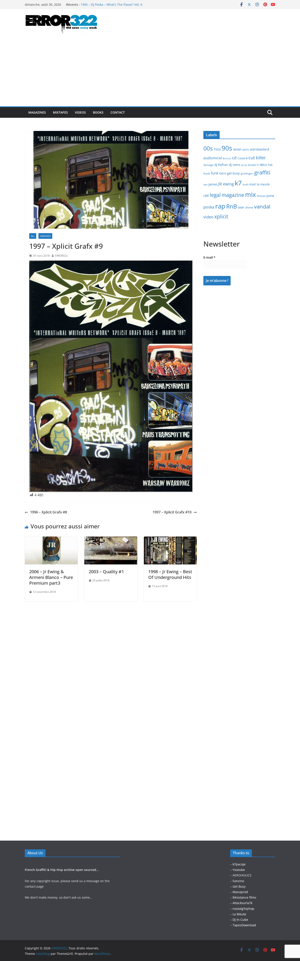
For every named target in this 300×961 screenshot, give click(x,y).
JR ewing (226, 184)
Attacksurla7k (242, 903)
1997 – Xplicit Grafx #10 (172, 512)
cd (234, 157)
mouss (261, 196)
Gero (222, 173)
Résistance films (244, 897)
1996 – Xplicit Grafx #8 (48, 512)
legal (215, 194)
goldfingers (247, 173)
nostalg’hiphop (243, 909)
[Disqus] (111, 656)
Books (98, 112)
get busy (233, 173)
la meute (263, 184)
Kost (252, 184)
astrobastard (259, 149)
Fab (270, 165)
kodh (246, 184)
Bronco (227, 158)
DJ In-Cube (240, 919)
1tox (217, 149)
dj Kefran (221, 164)
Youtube (239, 870)
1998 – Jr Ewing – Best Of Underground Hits (170, 574)
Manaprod (240, 892)
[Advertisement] (150, 73)
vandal (262, 206)
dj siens (234, 164)
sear (241, 207)
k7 (238, 183)
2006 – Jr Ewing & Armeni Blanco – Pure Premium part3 (51, 577)
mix (250, 194)
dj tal (244, 165)
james (212, 184)
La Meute (239, 914)
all (32, 236)
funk (214, 173)
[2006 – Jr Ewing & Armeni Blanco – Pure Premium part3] (51, 539)
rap (220, 206)
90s (227, 148)
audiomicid (212, 158)
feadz (206, 173)
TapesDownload (244, 925)
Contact (117, 112)
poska (208, 207)
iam (205, 184)
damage (208, 165)
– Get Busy (238, 886)
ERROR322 (61, 255)
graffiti (262, 172)
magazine (233, 194)
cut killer (257, 158)
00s (208, 148)
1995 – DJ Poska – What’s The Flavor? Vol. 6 (111, 4)
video (208, 216)
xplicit (221, 216)
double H (253, 165)
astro (245, 149)
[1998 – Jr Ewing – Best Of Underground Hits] (170, 539)
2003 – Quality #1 (106, 572)
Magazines (37, 112)
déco (263, 164)
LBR (206, 196)
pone (270, 195)
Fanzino (238, 881)
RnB (231, 206)
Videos (80, 112)
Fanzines (45, 236)
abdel (237, 149)
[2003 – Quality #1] (110, 539)
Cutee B (242, 158)
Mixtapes (60, 112)
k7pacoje (239, 864)
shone (249, 207)
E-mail (209, 257)
